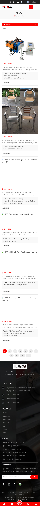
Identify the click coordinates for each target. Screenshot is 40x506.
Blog (4, 28)
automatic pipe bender (10, 335)
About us (6, 416)
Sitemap (6, 429)
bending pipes (13, 239)
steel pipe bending (9, 241)
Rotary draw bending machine (13, 203)
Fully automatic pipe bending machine (21, 331)
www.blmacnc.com (13, 499)
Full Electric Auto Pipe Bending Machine (22, 282)
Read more (5, 83)
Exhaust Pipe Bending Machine (13, 78)
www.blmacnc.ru (27, 499)
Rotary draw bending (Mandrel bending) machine (19, 201)
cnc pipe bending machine (12, 449)
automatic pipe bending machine (14, 452)
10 (22, 355)
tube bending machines (11, 287)
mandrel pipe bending (16, 199)
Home (17, 16)
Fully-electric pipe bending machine (15, 284)
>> (29, 355)
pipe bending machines (16, 146)
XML (4, 433)
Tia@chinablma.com (13, 399)
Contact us (7, 419)
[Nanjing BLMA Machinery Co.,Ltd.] (7, 7)
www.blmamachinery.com (25, 497)
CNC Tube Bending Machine (18, 73)
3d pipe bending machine (12, 459)
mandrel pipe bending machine (14, 456)
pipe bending (24, 239)
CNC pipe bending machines (12, 149)
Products (6, 423)
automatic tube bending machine (14, 333)
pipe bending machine (11, 446)
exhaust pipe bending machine (13, 442)
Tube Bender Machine (10, 76)
